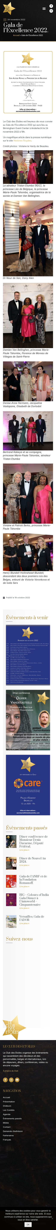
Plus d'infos (19, 665)
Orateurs (7, 1106)
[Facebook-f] (51, 6)
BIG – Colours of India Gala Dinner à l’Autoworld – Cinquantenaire (34, 900)
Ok (28, 1224)
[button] (44, 8)
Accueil (16, 35)
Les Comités (8, 1110)
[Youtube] (17, 1080)
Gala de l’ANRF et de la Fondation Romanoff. (33, 880)
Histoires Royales (22, 140)
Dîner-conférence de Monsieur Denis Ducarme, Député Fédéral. (33, 842)
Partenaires (8, 1135)
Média (6, 1123)
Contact (6, 1127)
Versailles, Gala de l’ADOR (31, 918)
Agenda (6, 1114)
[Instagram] (51, 11)
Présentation (9, 1101)
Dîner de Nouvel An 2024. (32, 860)
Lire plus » (24, 850)
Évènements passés (12, 1118)
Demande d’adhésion (13, 1131)
